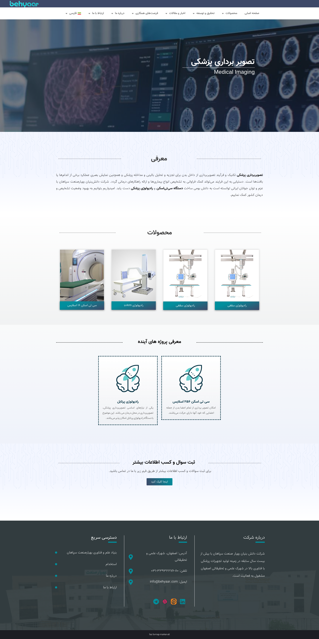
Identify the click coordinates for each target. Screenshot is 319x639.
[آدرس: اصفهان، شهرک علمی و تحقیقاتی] (130, 557)
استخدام (111, 564)
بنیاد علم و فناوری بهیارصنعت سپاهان (92, 552)
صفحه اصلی (252, 13)
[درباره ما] (56, 576)
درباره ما (111, 576)
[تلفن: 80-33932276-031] (130, 571)
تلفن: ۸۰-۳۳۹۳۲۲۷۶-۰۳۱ (169, 571)
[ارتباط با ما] (56, 587)
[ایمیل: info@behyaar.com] (130, 582)
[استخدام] (56, 564)
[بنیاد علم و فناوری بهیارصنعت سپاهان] (56, 553)
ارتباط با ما (98, 13)
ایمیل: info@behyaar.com (168, 581)
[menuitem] (73, 13)
